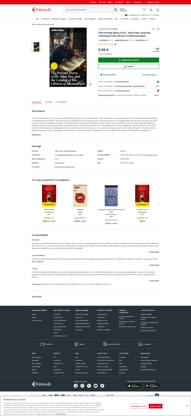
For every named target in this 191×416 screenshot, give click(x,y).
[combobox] (91, 9)
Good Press (140, 40)
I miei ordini (101, 317)
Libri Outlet (35, 360)
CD (55, 357)
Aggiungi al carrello (130, 60)
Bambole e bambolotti (104, 370)
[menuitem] (37, 19)
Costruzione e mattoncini (105, 360)
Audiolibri (35, 373)
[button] (115, 10)
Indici (55, 333)
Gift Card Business (81, 320)
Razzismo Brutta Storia (148, 331)
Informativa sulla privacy (127, 327)
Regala (130, 66)
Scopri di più (152, 155)
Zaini (120, 363)
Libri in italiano (36, 357)
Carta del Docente (122, 82)
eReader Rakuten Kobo (148, 370)
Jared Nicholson (121, 40)
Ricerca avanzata (123, 9)
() (112, 44)
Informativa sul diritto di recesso (127, 322)
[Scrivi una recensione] (115, 44)
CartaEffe (93, 2)
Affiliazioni (78, 317)
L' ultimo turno (142, 209)
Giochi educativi (102, 363)
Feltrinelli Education (147, 327)
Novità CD (57, 360)
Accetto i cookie (155, 406)
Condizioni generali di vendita (126, 317)
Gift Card (102, 2)
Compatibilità (61, 102)
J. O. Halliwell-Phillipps (64, 155)
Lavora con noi (37, 320)
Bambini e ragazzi (81, 373)
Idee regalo (144, 357)
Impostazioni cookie (138, 406)
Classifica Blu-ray (81, 367)
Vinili (55, 367)
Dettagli (48, 102)
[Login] (158, 10)
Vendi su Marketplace (82, 323)
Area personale (102, 314)
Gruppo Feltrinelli (146, 314)
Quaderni (122, 373)
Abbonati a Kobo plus (106, 95)
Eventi (128, 2)
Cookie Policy (61, 414)
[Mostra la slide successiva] (158, 205)
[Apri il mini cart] (151, 10)
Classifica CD (58, 363)
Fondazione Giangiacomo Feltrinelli (150, 323)
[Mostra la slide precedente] (32, 205)
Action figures (101, 373)
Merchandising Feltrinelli (149, 360)
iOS (33, 261)
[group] (127, 15)
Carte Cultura (58, 323)
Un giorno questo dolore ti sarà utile (111, 210)
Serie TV (78, 370)
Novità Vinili (57, 370)
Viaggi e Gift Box (146, 363)
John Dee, (59, 151)
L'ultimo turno (49, 209)
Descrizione (36, 102)
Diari (120, 360)
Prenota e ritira (58, 317)
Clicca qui (36, 284)
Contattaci (101, 327)
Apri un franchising (81, 314)
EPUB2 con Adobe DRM (64, 167)
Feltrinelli (108, 54)
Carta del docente (60, 327)
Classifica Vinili (59, 373)
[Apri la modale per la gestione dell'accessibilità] (157, 395)
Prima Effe (78, 330)
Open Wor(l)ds (124, 370)
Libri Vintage (36, 367)
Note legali (36, 296)
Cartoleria (122, 357)
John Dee (103, 40)
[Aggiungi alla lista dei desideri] (153, 29)
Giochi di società (103, 367)
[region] (95, 406)
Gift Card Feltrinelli (60, 320)
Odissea (80, 209)
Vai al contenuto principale (41, 2)
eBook (34, 370)
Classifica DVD (80, 363)
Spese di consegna (103, 330)
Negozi (110, 2)
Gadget (143, 367)
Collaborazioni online (82, 327)
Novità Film (79, 360)
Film (76, 357)
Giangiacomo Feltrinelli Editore (148, 318)
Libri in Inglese (36, 363)
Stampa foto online (60, 336)
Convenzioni (137, 2)
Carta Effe (57, 314)
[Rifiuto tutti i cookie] (187, 405)
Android (40, 261)
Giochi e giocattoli (103, 357)
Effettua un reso (102, 320)
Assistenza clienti (153, 2)
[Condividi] (158, 29)
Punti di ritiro (119, 2)
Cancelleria (123, 367)
